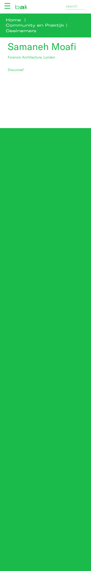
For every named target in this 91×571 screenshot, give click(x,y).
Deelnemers (21, 31)
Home (13, 20)
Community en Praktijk (35, 25)
